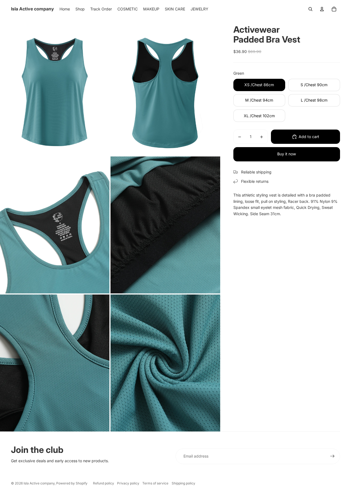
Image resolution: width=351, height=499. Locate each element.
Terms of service (155, 483)
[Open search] (310, 9)
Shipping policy (183, 483)
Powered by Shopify (71, 483)
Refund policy (103, 483)
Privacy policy (128, 483)
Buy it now (286, 154)
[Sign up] (332, 456)
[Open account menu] (322, 9)
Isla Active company (39, 483)
